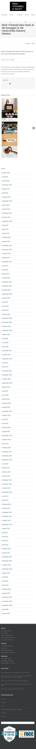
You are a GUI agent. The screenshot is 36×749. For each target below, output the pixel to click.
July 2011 (5, 532)
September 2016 (7, 383)
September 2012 (7, 492)
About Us (26, 16)
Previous (28, 43)
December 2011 (7, 512)
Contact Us (3, 702)
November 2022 (7, 249)
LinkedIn (10, 83)
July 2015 (5, 419)
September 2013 (7, 460)
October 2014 (6, 439)
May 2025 (5, 193)
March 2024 (5, 205)
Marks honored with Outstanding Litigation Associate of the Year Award (16, 685)
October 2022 (6, 253)
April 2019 (5, 310)
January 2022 (6, 257)
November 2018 (7, 322)
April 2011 (5, 545)
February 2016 (6, 403)
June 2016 (5, 395)
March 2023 (5, 233)
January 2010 (6, 593)
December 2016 (7, 371)
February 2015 (6, 427)
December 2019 (7, 282)
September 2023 (7, 221)
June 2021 (5, 266)
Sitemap (3, 716)
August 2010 (6, 573)
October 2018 (6, 326)
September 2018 (7, 330)
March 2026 (5, 181)
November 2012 (7, 484)
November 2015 (7, 411)
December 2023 (7, 213)
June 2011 (5, 536)
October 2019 (6, 290)
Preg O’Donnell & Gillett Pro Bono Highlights (11, 709)
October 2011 (6, 520)
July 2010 (5, 577)
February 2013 (6, 472)
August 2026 (6, 173)
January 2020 (6, 278)
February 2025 (6, 197)
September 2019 (7, 294)
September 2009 (7, 605)
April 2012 (5, 500)
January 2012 (6, 508)
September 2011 (7, 524)
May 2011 (5, 540)
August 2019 (6, 298)
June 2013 (5, 464)
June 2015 (5, 423)
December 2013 (7, 452)
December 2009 (7, 597)
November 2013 (7, 456)
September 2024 (7, 201)
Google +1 (14, 84)
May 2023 (5, 225)
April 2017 (5, 367)
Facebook (3, 84)
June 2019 (5, 306)
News (12, 59)
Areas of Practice (12, 16)
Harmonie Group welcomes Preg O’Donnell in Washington (15, 680)
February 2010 (6, 589)
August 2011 (6, 528)
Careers (33, 15)
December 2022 (7, 245)
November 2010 (7, 561)
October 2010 (6, 565)
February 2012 (6, 504)
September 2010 (7, 569)
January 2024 (6, 209)
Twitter (6, 84)
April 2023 (5, 229)
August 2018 (6, 334)
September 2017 (7, 358)
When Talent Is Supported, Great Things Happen (12, 689)
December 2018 (7, 318)
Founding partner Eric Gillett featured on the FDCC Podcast (15, 672)
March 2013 (5, 468)
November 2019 (7, 286)
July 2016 (5, 391)
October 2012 (6, 488)
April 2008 (5, 609)
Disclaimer (3, 713)
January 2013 (6, 476)
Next (33, 43)
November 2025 (7, 185)
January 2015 (6, 431)
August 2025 (6, 189)
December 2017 (7, 350)
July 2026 (5, 177)
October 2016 (6, 379)
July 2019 (5, 302)
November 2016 (7, 375)
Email (17, 84)
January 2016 (6, 407)
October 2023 (6, 217)
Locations (19, 15)
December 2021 (7, 261)
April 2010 (5, 585)
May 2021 (5, 270)
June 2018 (5, 342)
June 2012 (5, 496)
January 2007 (6, 613)
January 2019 (6, 314)
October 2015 (6, 415)
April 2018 (5, 346)
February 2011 (6, 549)
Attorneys (4, 15)
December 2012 (7, 480)
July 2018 (5, 338)
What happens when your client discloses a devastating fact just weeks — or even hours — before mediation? (16, 676)
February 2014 (6, 447)
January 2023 (6, 241)
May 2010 (5, 581)
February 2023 (6, 237)
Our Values (3, 699)
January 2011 (6, 553)
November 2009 (7, 601)
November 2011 (7, 516)
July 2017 (5, 363)
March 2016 (5, 399)
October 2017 (6, 354)
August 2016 (6, 387)
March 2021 (5, 274)
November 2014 (7, 435)
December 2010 (7, 557)
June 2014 (5, 443)
